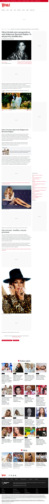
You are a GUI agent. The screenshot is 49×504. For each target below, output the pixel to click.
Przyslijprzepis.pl (27, 492)
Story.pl (37, 492)
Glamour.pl (3, 490)
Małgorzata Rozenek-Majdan (7, 340)
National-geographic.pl (16, 492)
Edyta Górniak (16, 340)
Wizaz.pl (37, 490)
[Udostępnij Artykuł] (30, 63)
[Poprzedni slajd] (2, 457)
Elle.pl (37, 489)
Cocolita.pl (3, 492)
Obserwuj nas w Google (23, 62)
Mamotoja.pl (15, 489)
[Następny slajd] (46, 457)
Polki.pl (25, 489)
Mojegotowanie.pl (16, 490)
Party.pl (3, 489)
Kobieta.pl (26, 490)
